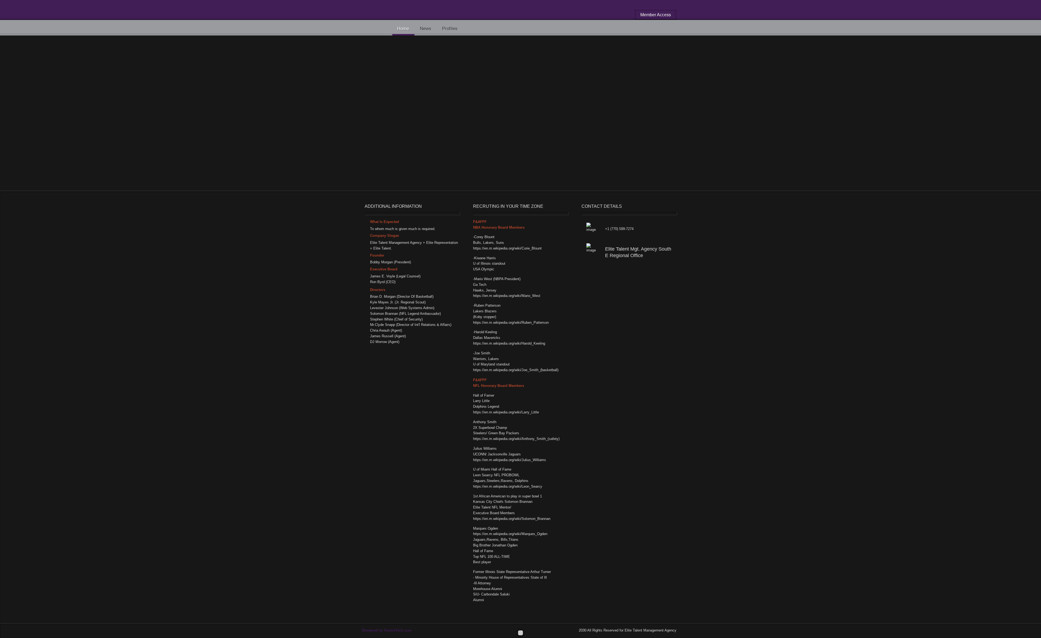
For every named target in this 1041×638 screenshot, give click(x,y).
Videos (525, 77)
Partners (428, 168)
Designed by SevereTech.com (387, 630)
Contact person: (386, 151)
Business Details (488, 77)
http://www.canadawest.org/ (401, 142)
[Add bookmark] (452, 74)
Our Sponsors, (403, 168)
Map (510, 77)
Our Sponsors (399, 53)
